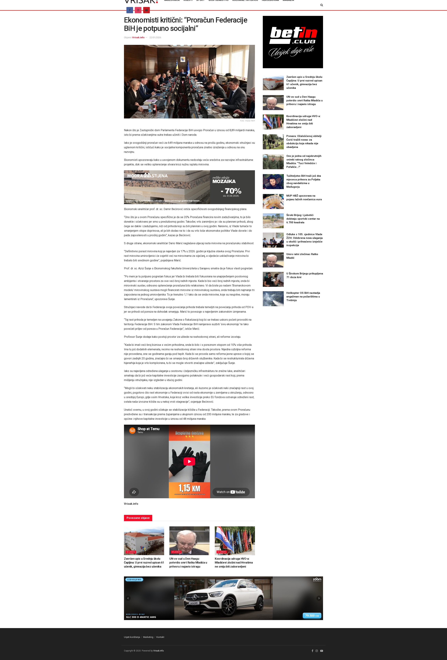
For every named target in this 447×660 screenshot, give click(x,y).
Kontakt (160, 637)
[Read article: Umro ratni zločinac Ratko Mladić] (273, 259)
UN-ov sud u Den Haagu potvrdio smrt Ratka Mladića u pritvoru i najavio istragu (188, 562)
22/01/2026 (155, 37)
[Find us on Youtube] (146, 10)
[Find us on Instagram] (138, 10)
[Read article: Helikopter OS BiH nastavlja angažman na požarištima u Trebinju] (273, 298)
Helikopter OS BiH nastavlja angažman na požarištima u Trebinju (303, 296)
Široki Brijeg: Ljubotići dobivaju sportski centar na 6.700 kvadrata (303, 219)
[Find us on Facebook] (129, 10)
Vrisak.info (138, 37)
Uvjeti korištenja (132, 637)
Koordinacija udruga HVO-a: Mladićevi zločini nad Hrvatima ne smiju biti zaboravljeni (234, 562)
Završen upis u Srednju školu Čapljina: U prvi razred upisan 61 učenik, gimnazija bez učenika (144, 562)
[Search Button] (321, 5)
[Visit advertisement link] (189, 187)
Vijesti (131, 552)
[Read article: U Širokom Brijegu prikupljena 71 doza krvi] (273, 279)
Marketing (148, 637)
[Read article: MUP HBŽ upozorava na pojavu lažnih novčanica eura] (273, 201)
